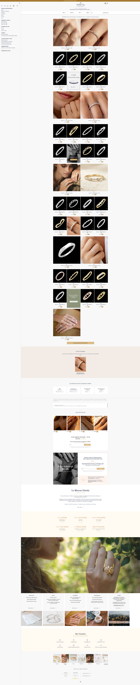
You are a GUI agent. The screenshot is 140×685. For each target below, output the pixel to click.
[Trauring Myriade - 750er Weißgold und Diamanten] (60, 151)
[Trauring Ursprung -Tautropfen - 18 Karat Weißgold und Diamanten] (94, 250)
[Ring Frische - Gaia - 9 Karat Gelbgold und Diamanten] (101, 276)
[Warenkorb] (11, 5)
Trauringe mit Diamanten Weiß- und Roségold (75, 399)
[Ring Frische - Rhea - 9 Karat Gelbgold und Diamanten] (101, 78)
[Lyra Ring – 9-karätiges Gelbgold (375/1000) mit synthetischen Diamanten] (73, 276)
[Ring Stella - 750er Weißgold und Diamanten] (60, 203)
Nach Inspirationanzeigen (101, 390)
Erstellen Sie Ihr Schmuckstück (6, 42)
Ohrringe (2, 12)
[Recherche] (2, 5)
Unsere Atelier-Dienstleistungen (6, 44)
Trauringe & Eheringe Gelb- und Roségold (100, 399)
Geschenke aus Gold (5, 26)
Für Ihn (2, 29)
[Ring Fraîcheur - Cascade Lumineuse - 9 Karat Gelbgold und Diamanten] (94, 177)
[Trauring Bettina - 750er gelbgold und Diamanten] (87, 58)
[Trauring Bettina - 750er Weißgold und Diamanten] (60, 58)
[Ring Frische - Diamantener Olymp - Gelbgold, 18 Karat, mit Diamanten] (73, 58)
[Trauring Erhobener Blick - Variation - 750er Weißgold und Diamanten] (101, 131)
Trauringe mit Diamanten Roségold (88, 399)
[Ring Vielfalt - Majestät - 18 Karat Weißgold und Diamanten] (66, 322)
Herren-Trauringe (4, 24)
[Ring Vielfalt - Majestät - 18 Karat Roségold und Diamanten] (87, 296)
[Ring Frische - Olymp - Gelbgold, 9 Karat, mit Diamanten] (66, 32)
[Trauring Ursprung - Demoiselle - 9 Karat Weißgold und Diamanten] (60, 131)
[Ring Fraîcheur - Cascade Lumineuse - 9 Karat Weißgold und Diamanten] (87, 223)
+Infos (89, 447)
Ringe (2, 9)
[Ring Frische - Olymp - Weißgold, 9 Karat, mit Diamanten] (94, 32)
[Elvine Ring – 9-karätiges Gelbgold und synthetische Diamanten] (66, 105)
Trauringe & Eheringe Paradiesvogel (63, 399)
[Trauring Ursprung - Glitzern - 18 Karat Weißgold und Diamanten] (87, 203)
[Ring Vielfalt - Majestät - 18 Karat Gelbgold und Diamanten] (101, 296)
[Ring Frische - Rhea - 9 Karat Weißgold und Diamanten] (66, 250)
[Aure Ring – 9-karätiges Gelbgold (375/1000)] (73, 131)
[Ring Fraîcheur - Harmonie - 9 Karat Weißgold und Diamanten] (87, 131)
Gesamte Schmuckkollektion (6, 8)
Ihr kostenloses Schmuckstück (9, 35)
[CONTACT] (75, 676)
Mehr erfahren (79, 507)
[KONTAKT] (14, 5)
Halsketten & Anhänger (5, 11)
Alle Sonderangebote (4, 34)
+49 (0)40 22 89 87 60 (75, 673)
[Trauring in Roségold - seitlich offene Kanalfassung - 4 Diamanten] (60, 276)
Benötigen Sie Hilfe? (6, 50)
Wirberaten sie (59, 390)
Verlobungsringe (4, 21)
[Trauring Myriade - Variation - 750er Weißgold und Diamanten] (60, 296)
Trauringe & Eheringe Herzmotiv (66, 400)
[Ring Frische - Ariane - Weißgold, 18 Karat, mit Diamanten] (73, 203)
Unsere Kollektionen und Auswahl (6, 41)
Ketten (2, 15)
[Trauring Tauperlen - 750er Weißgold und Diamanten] (101, 223)
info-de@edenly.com (75, 675)
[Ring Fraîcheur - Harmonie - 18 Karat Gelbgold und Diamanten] (87, 78)
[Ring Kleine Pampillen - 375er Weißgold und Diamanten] (101, 151)
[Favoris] (5, 5)
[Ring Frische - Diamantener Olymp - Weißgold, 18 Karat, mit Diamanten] (94, 105)
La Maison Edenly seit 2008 (6, 38)
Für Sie (2, 28)
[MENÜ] (19, 3)
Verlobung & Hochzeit (5, 20)
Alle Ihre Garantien (4, 40)
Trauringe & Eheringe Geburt (57, 400)
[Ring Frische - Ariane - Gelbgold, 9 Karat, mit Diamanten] (87, 151)
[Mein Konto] (8, 5)
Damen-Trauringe (4, 23)
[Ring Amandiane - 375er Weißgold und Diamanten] (66, 177)
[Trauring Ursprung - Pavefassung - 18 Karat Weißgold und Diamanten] (101, 58)
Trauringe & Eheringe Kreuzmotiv (77, 400)
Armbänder (3, 13)
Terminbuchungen (4, 46)
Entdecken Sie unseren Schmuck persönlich (8, 47)
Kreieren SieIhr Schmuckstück (73, 390)
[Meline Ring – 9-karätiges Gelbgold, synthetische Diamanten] (101, 203)
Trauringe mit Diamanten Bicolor (97, 400)
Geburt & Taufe (3, 30)
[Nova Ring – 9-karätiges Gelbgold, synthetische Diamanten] (60, 223)
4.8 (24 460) (75, 678)
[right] (107, 659)
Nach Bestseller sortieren (87, 390)
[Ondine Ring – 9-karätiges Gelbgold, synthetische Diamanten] (87, 276)
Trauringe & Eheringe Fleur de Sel (87, 400)
